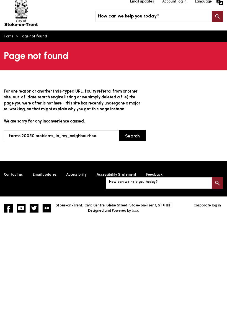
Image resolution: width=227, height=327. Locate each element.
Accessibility (76, 174)
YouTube (21, 208)
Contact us (13, 174)
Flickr (46, 208)
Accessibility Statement (116, 174)
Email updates (44, 174)
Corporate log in (207, 205)
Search (217, 16)
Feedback (154, 174)
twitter (34, 208)
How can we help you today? (128, 16)
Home (9, 36)
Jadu (135, 210)
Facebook (8, 208)
